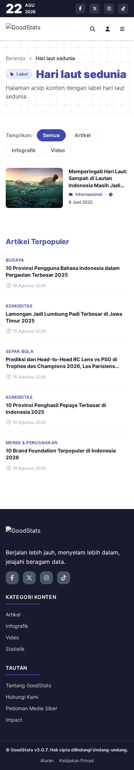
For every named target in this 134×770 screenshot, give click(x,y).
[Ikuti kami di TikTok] (123, 9)
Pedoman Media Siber (31, 708)
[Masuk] (107, 28)
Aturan (47, 760)
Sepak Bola (20, 351)
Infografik (24, 150)
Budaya (15, 260)
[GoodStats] (27, 28)
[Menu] (122, 28)
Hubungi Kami (22, 697)
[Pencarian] (93, 28)
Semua (51, 135)
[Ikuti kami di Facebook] (80, 9)
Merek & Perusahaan (32, 442)
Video (58, 150)
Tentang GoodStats (28, 685)
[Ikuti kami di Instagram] (109, 9)
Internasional (88, 194)
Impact (14, 720)
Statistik (15, 649)
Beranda (15, 58)
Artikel (83, 135)
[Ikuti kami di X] (95, 9)
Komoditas (19, 306)
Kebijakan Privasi (76, 760)
